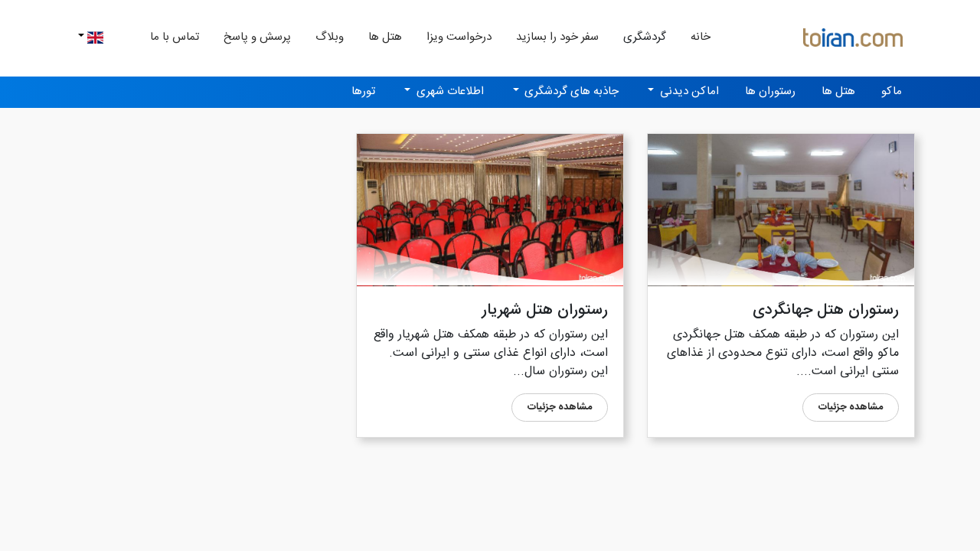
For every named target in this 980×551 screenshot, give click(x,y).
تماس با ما (174, 37)
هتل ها (385, 37)
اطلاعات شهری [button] (448, 91)
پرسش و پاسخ (257, 37)
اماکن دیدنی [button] (688, 91)
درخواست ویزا (459, 37)
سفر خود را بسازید (557, 37)
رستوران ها (770, 91)
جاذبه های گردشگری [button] (570, 91)
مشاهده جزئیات (850, 407)
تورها (363, 91)
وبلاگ (329, 37)
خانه (694, 37)
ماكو (891, 91)
